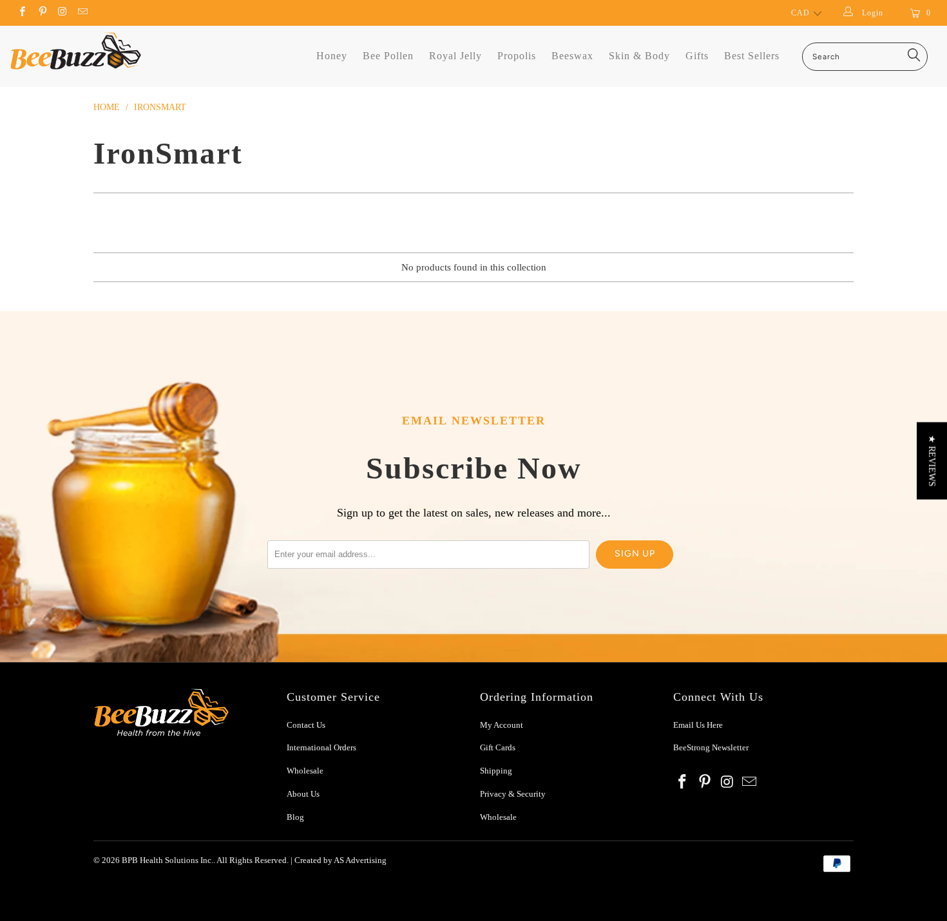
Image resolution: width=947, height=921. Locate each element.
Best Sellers (752, 55)
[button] (932, 460)
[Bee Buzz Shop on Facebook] (21, 12)
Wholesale (305, 770)
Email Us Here (699, 725)
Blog (295, 817)
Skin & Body (639, 55)
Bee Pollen (388, 55)
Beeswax (572, 55)
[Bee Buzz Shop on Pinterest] (41, 12)
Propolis (516, 55)
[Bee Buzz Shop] (75, 51)
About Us (303, 794)
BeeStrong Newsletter (711, 747)
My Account (501, 725)
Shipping (496, 770)
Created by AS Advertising (340, 860)
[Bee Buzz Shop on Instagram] (62, 12)
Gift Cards (497, 747)
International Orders (321, 747)
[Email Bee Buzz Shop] (82, 12)
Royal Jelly (455, 55)
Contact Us (306, 725)
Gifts (697, 55)
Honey (331, 55)
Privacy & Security (513, 794)
